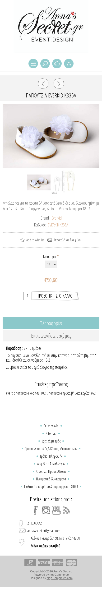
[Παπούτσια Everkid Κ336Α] (58, 83)
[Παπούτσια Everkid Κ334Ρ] (43, 83)
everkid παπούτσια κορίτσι (22, 393)
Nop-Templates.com (60, 578)
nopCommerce (59, 574)
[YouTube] (56, 510)
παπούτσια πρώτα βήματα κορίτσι (69, 393)
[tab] (51, 323)
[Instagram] (46, 510)
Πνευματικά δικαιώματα (51, 479)
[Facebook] (35, 510)
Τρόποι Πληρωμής (51, 456)
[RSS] (67, 510)
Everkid (56, 218)
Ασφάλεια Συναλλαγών (51, 463)
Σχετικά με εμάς (51, 441)
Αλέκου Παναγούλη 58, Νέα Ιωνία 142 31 (55, 542)
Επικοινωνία (51, 425)
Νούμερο (49, 256)
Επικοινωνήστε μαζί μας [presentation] (51, 335)
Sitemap (51, 433)
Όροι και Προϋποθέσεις (51, 471)
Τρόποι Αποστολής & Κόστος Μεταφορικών (51, 448)
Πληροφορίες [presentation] (51, 323)
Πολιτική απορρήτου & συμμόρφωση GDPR (51, 486)
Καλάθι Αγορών (57, 63)
